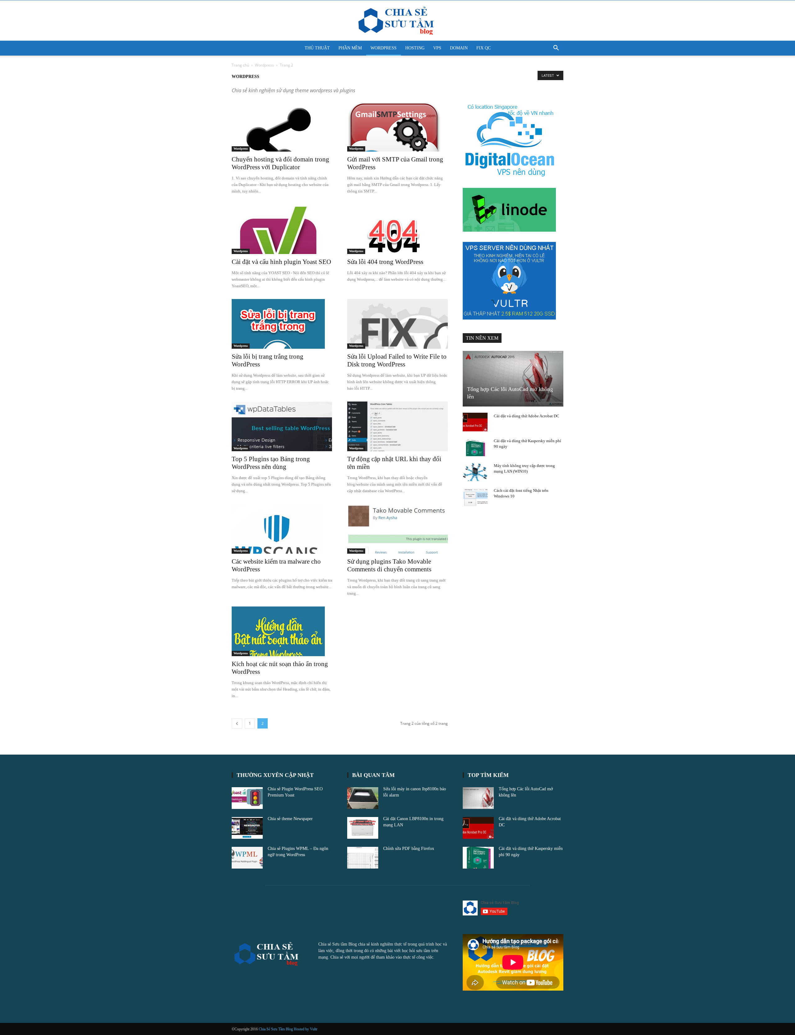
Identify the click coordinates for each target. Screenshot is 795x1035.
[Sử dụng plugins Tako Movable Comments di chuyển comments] (397, 529)
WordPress (383, 48)
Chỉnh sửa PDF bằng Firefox (408, 848)
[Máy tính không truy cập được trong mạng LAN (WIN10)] (475, 471)
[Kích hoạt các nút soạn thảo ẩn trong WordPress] (282, 631)
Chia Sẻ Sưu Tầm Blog (276, 1029)
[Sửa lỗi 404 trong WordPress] (397, 229)
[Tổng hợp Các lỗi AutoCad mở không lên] (513, 378)
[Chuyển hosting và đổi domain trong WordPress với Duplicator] (282, 127)
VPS (437, 48)
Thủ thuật (317, 48)
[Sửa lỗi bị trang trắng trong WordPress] (282, 324)
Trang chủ (240, 65)
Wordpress (264, 65)
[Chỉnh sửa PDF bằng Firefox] (362, 858)
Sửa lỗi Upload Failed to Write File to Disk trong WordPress (397, 360)
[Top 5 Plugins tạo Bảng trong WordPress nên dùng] (282, 426)
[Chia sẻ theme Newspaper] (247, 828)
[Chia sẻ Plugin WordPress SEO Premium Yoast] (247, 798)
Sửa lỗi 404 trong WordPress (385, 262)
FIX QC (483, 48)
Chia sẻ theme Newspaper (290, 818)
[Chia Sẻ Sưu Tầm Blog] (397, 21)
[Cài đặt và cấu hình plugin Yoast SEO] (282, 229)
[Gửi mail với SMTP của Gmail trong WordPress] (397, 127)
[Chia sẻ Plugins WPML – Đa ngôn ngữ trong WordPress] (247, 858)
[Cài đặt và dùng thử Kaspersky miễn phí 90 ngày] (475, 447)
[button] (555, 49)
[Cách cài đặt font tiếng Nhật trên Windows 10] (475, 496)
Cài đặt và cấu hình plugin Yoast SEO (281, 262)
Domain (459, 48)
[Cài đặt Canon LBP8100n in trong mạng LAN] (362, 828)
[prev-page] (237, 723)
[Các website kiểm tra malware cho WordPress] (282, 529)
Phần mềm (350, 48)
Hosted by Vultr (305, 1029)
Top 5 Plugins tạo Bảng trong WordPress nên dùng (271, 462)
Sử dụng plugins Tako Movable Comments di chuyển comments (389, 565)
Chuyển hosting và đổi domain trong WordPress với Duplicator (280, 163)
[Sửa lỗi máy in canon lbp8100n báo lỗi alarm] (362, 798)
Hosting (415, 48)
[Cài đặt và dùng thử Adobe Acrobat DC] (475, 422)
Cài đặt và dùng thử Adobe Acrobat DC (526, 416)
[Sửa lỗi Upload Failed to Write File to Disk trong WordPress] (397, 324)
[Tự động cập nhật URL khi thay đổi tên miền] (397, 426)
